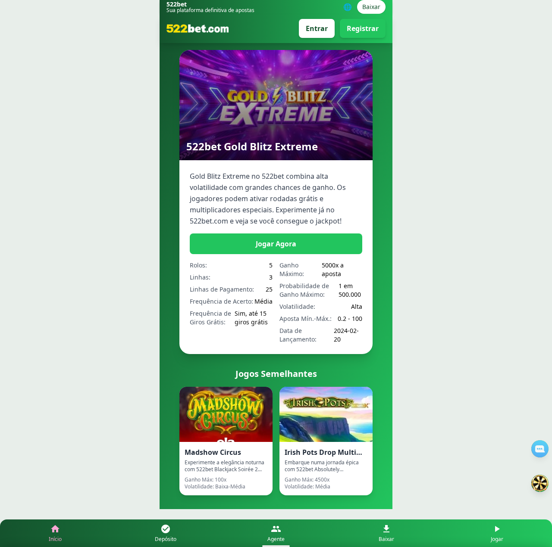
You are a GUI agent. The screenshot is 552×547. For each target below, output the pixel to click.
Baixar (371, 7)
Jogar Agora (276, 244)
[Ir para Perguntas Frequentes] (540, 448)
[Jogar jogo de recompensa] (540, 483)
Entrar (317, 28)
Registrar (363, 28)
